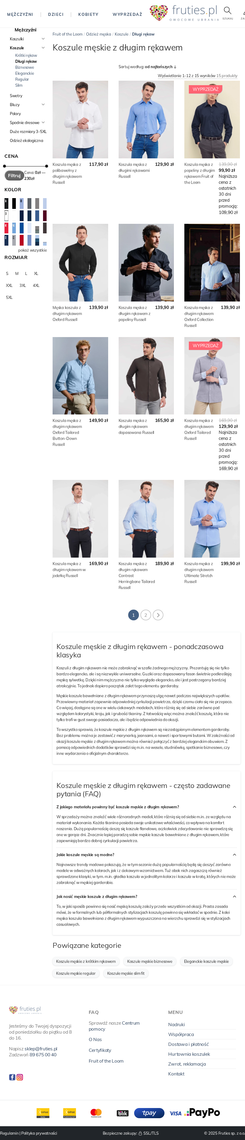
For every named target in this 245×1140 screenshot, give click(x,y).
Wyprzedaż (127, 14)
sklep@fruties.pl (40, 1049)
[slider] (4, 166)
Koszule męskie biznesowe (149, 961)
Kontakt (176, 1074)
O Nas (95, 1039)
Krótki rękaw (26, 55)
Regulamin (9, 1133)
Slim (18, 85)
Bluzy (15, 104)
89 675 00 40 (43, 1055)
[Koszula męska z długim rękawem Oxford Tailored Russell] (212, 376)
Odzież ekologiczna (26, 140)
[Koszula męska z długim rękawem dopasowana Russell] (146, 376)
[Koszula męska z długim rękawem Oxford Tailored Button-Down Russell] (80, 376)
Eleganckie (24, 73)
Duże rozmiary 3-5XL (28, 131)
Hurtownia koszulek (189, 1054)
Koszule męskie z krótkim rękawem (86, 961)
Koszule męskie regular (75, 973)
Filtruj (14, 175)
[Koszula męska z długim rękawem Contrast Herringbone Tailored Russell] (146, 519)
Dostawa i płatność (188, 1044)
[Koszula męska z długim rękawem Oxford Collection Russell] (212, 263)
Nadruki (176, 1024)
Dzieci (56, 14)
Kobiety (88, 14)
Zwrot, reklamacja (187, 1064)
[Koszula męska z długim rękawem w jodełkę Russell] (80, 519)
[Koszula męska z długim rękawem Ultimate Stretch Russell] (212, 519)
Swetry (16, 95)
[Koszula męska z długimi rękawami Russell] (146, 119)
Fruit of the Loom (67, 34)
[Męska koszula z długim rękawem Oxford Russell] (80, 263)
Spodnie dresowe (24, 122)
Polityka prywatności (39, 1133)
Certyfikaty (100, 1050)
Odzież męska (98, 34)
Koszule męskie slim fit (126, 973)
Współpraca (181, 1034)
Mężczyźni (20, 14)
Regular (22, 79)
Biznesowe (24, 67)
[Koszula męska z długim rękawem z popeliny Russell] (146, 263)
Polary (15, 113)
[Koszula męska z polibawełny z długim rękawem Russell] (80, 119)
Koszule (17, 47)
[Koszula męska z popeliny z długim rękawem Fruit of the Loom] (212, 119)
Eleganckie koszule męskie (206, 961)
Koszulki (17, 38)
